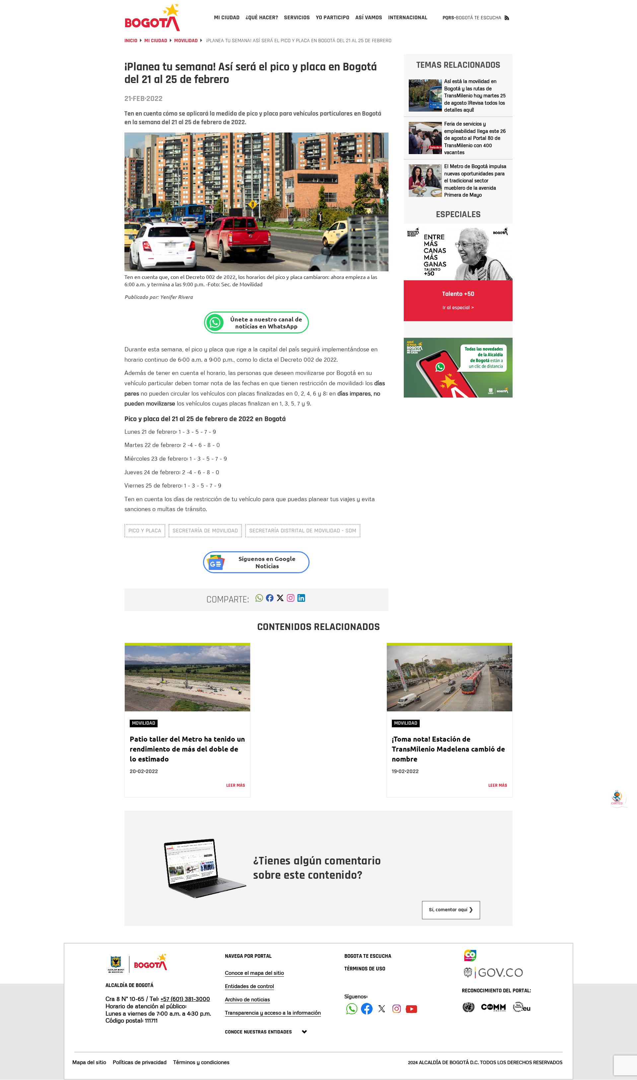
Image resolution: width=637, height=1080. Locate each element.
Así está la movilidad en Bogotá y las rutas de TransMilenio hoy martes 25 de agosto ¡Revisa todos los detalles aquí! (475, 95)
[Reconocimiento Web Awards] (521, 1006)
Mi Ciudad (155, 40)
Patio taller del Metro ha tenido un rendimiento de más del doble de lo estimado (187, 748)
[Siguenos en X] (382, 1009)
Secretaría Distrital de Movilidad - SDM (302, 530)
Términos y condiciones (201, 1062)
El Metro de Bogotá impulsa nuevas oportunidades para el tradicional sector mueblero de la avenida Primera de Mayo (475, 180)
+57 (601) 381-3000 (185, 998)
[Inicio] (152, 17)
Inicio (130, 40)
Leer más (235, 785)
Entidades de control (249, 986)
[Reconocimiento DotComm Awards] (493, 1006)
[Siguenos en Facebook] (352, 1009)
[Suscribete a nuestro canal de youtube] (411, 1009)
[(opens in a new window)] (290, 600)
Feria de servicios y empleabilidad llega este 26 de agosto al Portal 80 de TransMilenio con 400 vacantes (475, 138)
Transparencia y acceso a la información (273, 1012)
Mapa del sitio (89, 1062)
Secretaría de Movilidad (205, 530)
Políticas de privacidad (140, 1062)
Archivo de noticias (247, 999)
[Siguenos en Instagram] (396, 1009)
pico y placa (144, 530)
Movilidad (186, 40)
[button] (259, 600)
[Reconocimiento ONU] (468, 1006)
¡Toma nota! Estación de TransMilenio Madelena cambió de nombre (448, 748)
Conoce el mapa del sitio (254, 972)
